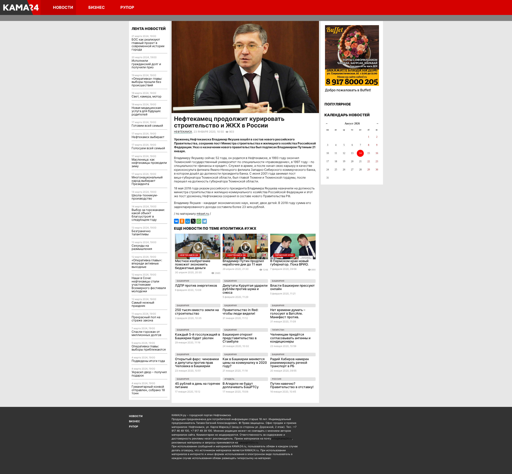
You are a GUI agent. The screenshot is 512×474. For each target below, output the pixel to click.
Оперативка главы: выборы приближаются (149, 348)
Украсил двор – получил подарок (149, 373)
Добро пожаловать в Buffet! (348, 90)
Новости (63, 7)
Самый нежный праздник (143, 304)
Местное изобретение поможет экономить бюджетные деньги (192, 264)
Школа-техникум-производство (145, 197)
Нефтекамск (183, 131)
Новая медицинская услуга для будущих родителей (146, 111)
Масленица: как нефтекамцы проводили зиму (149, 163)
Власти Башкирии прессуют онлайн (292, 287)
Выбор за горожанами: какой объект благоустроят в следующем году (148, 215)
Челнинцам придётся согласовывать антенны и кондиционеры (290, 337)
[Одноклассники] (182, 221)
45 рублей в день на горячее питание (197, 385)
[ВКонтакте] (176, 221)
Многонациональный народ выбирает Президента (147, 180)
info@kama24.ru (282, 438)
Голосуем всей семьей (148, 148)
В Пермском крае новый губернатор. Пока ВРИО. (289, 262)
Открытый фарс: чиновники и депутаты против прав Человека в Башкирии (197, 362)
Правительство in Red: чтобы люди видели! (240, 311)
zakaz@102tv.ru (248, 442)
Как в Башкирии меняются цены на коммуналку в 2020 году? (245, 362)
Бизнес (96, 7)
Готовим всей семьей (147, 125)
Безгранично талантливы (141, 232)
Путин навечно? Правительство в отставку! (292, 385)
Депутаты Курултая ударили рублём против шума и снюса (245, 288)
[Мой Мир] (187, 221)
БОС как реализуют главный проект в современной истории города (148, 44)
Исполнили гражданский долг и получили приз (146, 64)
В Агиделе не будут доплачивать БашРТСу (241, 385)
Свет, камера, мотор (146, 96)
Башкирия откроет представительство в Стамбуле (240, 337)
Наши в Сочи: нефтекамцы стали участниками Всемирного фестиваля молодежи (149, 284)
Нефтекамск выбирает (148, 137)
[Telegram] (204, 221)
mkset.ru (203, 214)
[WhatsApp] (198, 221)
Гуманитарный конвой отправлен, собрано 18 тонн (148, 390)
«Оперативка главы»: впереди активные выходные (147, 263)
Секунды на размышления (142, 247)
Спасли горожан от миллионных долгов (146, 333)
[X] (193, 221)
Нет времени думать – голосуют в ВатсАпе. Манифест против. (287, 313)
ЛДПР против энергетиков (196, 285)
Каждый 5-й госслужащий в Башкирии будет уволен (197, 336)
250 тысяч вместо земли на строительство (197, 311)
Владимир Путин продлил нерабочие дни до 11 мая (243, 262)
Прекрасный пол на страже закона (146, 318)
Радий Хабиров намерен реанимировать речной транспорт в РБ (289, 362)
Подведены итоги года (148, 361)
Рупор (127, 7)
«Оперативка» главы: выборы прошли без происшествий (147, 82)
